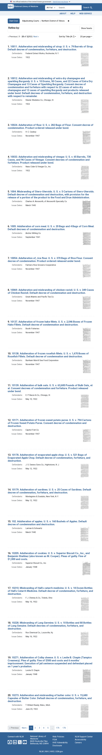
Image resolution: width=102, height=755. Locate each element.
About (63, 13)
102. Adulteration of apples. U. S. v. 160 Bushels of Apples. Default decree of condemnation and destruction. (47, 523)
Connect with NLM (16, 736)
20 (85, 36)
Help (72, 13)
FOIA (54, 739)
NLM (41, 751)
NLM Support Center (84, 736)
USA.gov (59, 751)
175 (57, 728)
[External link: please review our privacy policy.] (10, 742)
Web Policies (58, 736)
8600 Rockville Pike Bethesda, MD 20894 (39, 742)
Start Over (13, 21)
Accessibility (80, 739)
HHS (52, 751)
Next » (36, 36)
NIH (46, 751)
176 (64, 728)
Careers (78, 742)
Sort (67, 36)
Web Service (85, 13)
